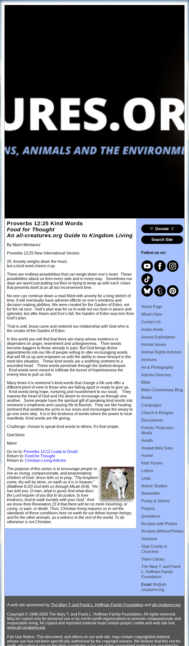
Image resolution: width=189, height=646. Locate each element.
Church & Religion (157, 413)
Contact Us (151, 322)
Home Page (151, 307)
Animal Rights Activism (161, 352)
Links (146, 478)
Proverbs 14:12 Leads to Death (51, 451)
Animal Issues (153, 344)
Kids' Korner (152, 463)
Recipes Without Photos (162, 531)
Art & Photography (157, 367)
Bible (145, 382)
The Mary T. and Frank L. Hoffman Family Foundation (97, 605)
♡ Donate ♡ (162, 229)
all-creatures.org (166, 605)
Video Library (153, 559)
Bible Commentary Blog (162, 390)
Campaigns (151, 405)
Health (147, 440)
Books (146, 397)
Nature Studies (154, 486)
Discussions (152, 420)
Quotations (150, 516)
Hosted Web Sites (157, 448)
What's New (151, 314)
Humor (147, 455)
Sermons (149, 539)
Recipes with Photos (159, 524)
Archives (149, 360)
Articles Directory (156, 375)
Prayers (148, 508)
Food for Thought (40, 456)
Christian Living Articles (45, 460)
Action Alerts (152, 329)
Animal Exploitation (158, 337)
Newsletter (150, 493)
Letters (147, 471)
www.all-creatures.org (26, 627)
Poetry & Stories (155, 501)
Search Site (162, 240)
